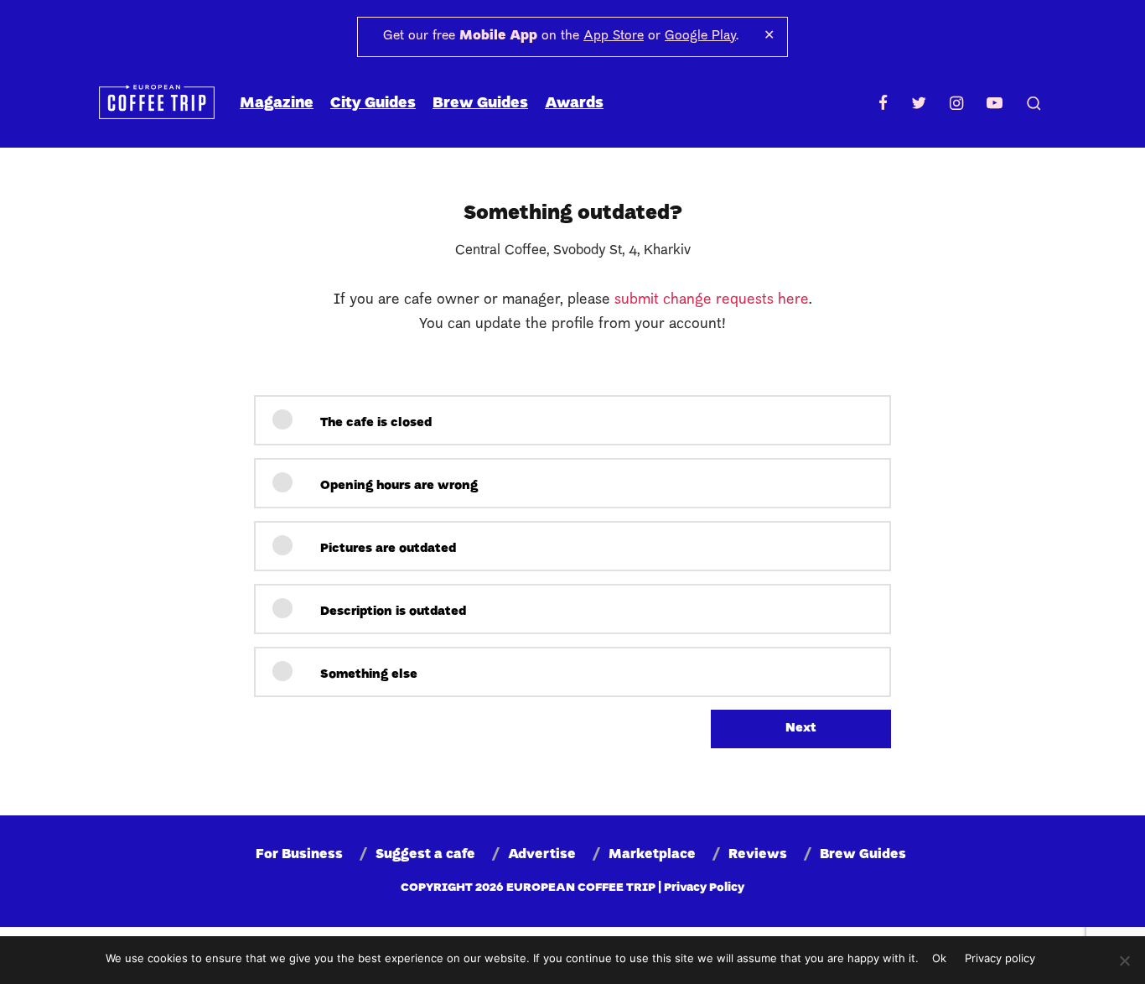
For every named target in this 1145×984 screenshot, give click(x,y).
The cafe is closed (374, 423)
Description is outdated (391, 612)
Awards (574, 103)
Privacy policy (1000, 958)
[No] (1124, 960)
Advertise (542, 855)
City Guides (373, 103)
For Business (299, 855)
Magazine (276, 103)
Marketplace (652, 855)
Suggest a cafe (425, 855)
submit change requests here (711, 300)
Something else (367, 675)
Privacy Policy (704, 887)
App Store (613, 36)
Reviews (757, 855)
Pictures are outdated (386, 549)
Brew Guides (480, 103)
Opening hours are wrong (397, 486)
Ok (939, 958)
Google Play (700, 36)
